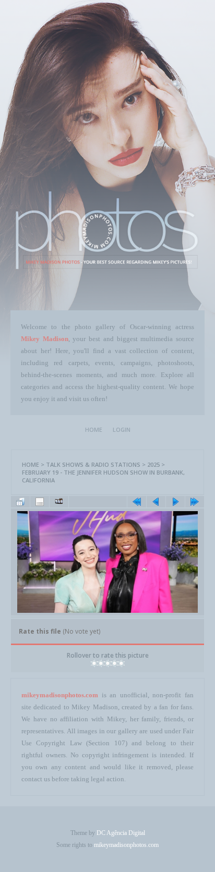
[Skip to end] (194, 501)
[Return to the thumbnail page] (20, 501)
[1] (94, 663)
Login (121, 429)
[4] (114, 663)
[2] (101, 663)
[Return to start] (136, 501)
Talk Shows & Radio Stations (93, 464)
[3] (107, 663)
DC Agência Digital (121, 833)
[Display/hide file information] (39, 501)
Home (93, 429)
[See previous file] (156, 501)
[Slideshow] (59, 501)
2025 (153, 464)
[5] (121, 663)
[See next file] (175, 501)
